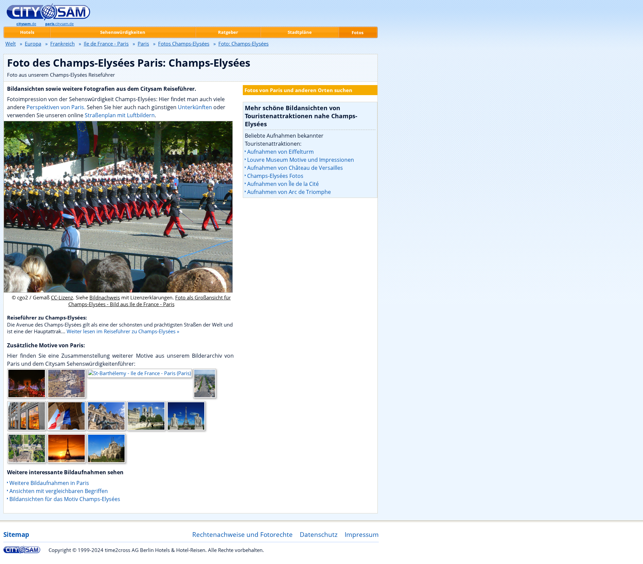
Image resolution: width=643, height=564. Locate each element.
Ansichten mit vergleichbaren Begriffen (58, 491)
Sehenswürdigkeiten (122, 32)
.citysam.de (59, 23)
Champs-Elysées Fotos (275, 176)
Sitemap (16, 534)
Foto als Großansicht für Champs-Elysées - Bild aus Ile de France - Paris (149, 300)
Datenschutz (319, 534)
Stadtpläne (300, 32)
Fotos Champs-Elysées (183, 43)
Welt (10, 43)
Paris (143, 43)
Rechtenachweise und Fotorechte (242, 534)
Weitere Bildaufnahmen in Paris (49, 483)
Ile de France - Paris (106, 43)
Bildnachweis (104, 297)
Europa (33, 43)
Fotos (357, 32)
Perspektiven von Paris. (55, 107)
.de (26, 23)
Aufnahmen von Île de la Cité (283, 184)
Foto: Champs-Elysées (243, 43)
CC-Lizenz (62, 297)
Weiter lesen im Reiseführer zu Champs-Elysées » (123, 331)
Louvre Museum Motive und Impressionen (300, 159)
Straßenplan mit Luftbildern (120, 115)
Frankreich (62, 43)
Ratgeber (228, 32)
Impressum (362, 534)
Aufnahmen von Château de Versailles (295, 167)
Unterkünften (195, 107)
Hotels (27, 32)
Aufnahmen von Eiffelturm (280, 151)
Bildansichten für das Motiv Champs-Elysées (64, 499)
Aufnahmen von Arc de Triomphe (289, 192)
